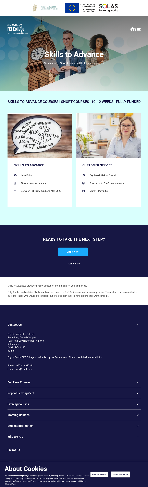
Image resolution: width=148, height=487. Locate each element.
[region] (74, 474)
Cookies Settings (99, 474)
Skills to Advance (29, 165)
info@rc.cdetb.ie (24, 369)
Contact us (74, 263)
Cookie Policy (10, 484)
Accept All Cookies (120, 474)
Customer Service (97, 165)
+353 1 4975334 (24, 365)
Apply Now (72, 251)
